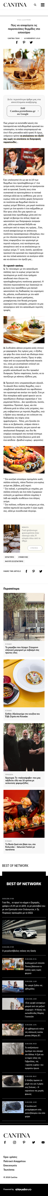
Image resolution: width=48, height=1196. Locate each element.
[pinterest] (24, 42)
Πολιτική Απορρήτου (14, 1161)
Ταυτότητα (8, 1169)
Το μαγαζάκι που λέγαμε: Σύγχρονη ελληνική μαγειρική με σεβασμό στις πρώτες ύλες (22, 650)
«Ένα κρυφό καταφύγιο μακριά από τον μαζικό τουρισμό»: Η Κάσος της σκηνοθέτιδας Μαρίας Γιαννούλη (35, 1010)
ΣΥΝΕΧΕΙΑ (34, 548)
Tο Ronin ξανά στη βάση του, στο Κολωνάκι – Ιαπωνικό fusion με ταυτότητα (20, 847)
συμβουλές (23, 557)
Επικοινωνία (10, 1165)
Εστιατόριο (9, 557)
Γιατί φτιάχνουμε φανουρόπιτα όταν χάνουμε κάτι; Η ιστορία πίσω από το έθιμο (31, 535)
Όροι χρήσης (10, 1157)
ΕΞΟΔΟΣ (8, 644)
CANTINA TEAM (13, 38)
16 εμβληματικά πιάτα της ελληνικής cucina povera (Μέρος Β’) (34, 1032)
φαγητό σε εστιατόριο (14, 561)
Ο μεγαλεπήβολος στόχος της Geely (19, 950)
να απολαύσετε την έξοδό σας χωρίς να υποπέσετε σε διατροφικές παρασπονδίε (23, 139)
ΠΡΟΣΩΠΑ (9, 775)
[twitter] (31, 42)
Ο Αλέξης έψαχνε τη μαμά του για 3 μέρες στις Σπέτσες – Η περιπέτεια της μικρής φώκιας (34, 1087)
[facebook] (16, 42)
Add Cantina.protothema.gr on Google (22, 111)
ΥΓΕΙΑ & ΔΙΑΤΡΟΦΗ (24, 20)
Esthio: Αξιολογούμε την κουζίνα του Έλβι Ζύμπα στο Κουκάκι (22, 715)
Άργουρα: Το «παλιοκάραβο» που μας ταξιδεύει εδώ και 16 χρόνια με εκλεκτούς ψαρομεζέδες (23, 780)
